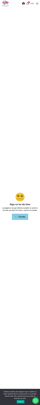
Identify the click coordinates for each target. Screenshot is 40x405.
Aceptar (20, 402)
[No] (37, 397)
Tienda (21, 216)
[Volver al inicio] (5, 3)
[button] (37, 3)
